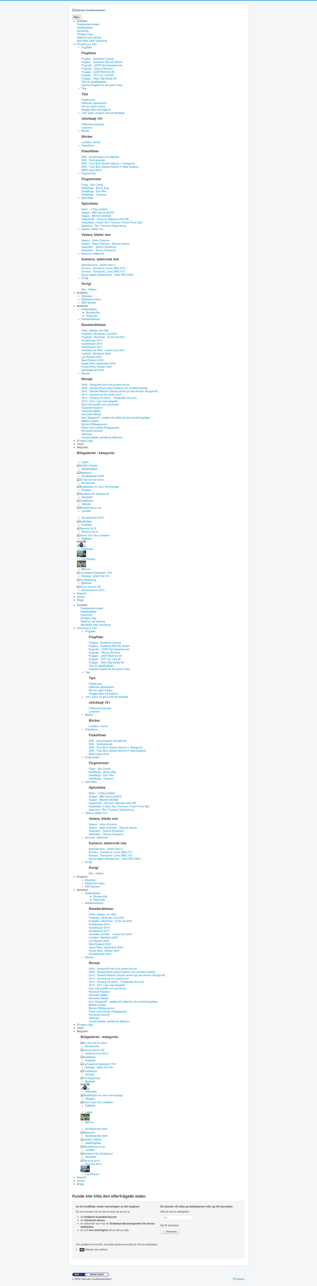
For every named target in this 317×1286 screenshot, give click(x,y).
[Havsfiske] (93, 493)
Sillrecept (86, 434)
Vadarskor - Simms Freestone (98, 250)
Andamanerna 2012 (93, 590)
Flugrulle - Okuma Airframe (97, 68)
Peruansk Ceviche (92, 431)
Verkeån (86, 504)
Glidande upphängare (94, 103)
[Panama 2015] (86, 528)
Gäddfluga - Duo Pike (93, 191)
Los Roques (88, 559)
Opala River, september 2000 (98, 363)
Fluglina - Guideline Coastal (97, 58)
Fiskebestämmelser (88, 24)
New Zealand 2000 (92, 360)
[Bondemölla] (90, 479)
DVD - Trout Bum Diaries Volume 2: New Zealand (109, 166)
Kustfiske (86, 524)
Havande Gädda (91, 411)
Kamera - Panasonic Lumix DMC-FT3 (103, 268)
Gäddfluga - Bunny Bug (95, 188)
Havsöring (83, 31)
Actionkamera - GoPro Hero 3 (98, 265)
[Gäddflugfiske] (87, 465)
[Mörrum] (81, 563)
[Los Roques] (81, 553)
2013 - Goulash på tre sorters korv (101, 394)
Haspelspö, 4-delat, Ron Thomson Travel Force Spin (112, 222)
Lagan (85, 462)
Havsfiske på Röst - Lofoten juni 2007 (103, 350)
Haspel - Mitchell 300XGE (96, 216)
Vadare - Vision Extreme (95, 240)
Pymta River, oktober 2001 (96, 366)
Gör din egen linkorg (93, 106)
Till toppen (239, 1279)
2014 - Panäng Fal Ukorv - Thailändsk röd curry (109, 398)
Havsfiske (87, 497)
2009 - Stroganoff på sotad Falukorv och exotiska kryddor (114, 388)
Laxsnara (86, 127)
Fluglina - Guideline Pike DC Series (101, 62)
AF (76, 1274)
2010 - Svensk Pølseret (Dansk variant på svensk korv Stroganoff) (119, 391)
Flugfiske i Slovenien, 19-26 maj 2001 (103, 337)
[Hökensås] (81, 543)
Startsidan (171, 1231)
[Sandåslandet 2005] (84, 472)
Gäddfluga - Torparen (94, 194)
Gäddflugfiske (85, 27)
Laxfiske (86, 511)
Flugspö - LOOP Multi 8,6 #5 (97, 72)
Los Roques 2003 (91, 357)
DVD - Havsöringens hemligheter (100, 157)
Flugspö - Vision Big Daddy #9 (98, 78)
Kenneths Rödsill (91, 414)
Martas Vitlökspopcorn (94, 424)
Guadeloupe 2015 (91, 340)
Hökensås (87, 549)
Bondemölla (88, 483)
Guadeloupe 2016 (91, 343)
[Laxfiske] (89, 507)
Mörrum (86, 569)
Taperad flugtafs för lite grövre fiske (102, 85)
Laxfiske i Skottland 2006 (95, 353)
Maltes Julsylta (90, 421)
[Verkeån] (85, 500)
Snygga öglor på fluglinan (96, 109)
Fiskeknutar (88, 99)
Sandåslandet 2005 (92, 370)
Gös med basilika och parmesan (100, 404)
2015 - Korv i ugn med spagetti (99, 401)
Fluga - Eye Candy (92, 184)
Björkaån (86, 583)
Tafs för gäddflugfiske (93, 81)
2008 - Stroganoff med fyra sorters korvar (105, 384)
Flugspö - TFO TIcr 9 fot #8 (97, 75)
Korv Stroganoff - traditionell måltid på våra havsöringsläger (115, 417)
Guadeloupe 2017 (91, 347)
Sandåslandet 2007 (92, 517)
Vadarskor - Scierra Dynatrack (98, 247)
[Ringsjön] (98, 486)
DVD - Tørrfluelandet (93, 160)
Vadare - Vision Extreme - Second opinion (105, 243)
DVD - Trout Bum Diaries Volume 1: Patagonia (108, 163)
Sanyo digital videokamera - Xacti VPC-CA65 (107, 275)
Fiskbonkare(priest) (92, 124)
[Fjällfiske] (93, 535)
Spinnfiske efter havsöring (92, 40)
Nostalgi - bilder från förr (95, 576)
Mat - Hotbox (88, 289)
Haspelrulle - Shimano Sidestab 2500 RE (105, 219)
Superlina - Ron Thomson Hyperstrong (103, 225)
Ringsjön (86, 490)
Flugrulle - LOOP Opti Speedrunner (101, 65)
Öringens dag (85, 34)
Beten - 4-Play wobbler (94, 209)
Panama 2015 (89, 531)
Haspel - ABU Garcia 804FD (97, 212)
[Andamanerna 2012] (89, 586)
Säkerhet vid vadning (89, 37)
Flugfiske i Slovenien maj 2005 (99, 333)
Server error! (97, 1274)
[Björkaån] (86, 579)
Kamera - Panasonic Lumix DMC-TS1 (103, 271)
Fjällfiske (86, 538)
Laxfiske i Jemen (91, 142)
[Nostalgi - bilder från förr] (94, 572)
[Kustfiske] (84, 521)
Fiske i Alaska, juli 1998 (95, 330)
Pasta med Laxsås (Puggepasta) (100, 427)
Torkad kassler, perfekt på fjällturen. (102, 437)
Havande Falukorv (92, 407)
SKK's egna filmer (91, 170)
